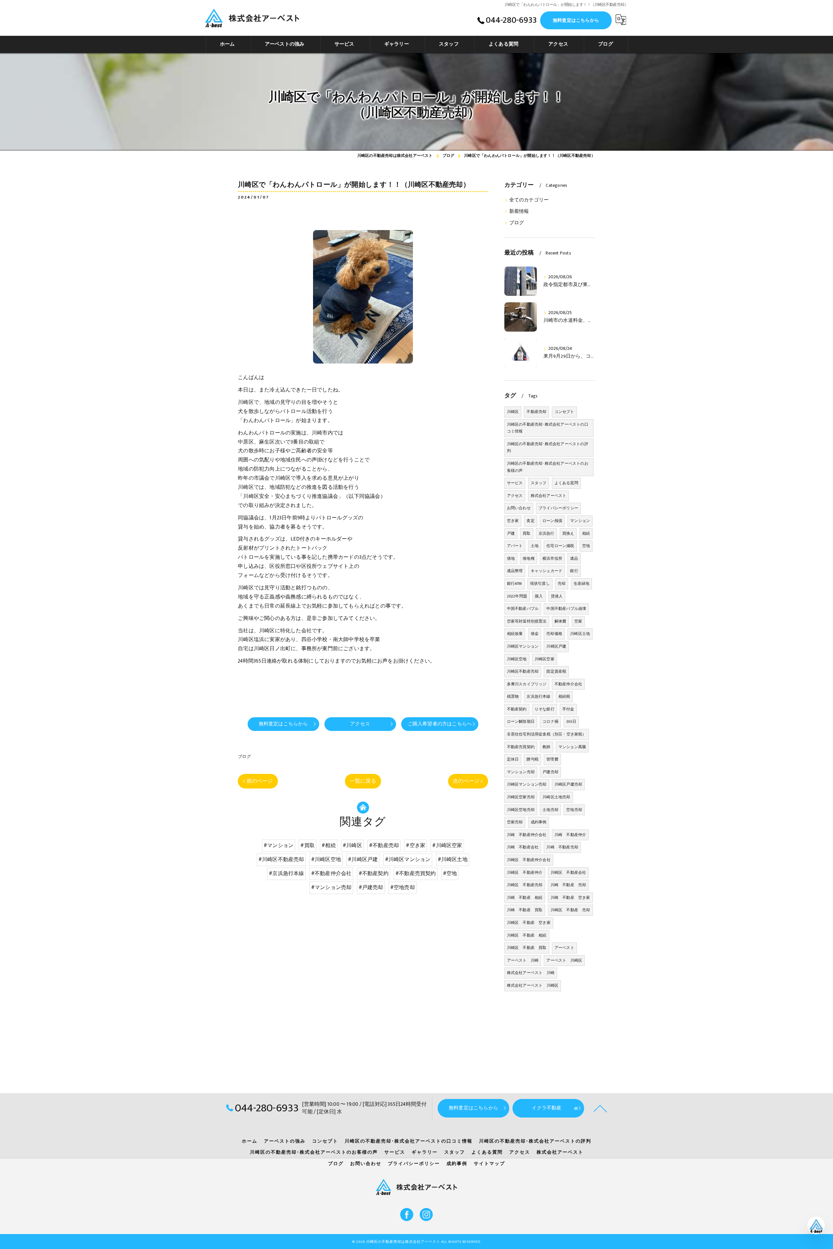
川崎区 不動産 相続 (527, 935)
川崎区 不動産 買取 (527, 947)
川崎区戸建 (556, 646)
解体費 (560, 621)
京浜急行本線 (538, 696)
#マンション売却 (331, 887)
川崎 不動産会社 (523, 847)
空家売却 (515, 822)
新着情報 (519, 211)
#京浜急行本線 (286, 873)
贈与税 (532, 759)
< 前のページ (258, 781)
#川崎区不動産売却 (281, 859)
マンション (580, 520)
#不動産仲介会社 (331, 873)
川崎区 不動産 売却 (570, 910)
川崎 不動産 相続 (525, 897)
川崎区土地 (580, 633)
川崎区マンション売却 (527, 784)
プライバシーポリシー (558, 508)
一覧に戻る (363, 781)
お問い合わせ (519, 508)
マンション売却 (521, 772)
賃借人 (557, 596)
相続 (586, 533)
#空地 (450, 873)
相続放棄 (515, 633)
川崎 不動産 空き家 (570, 897)
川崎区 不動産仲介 (525, 872)
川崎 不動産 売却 (568, 885)
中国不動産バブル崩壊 (566, 608)
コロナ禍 (550, 721)
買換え (568, 533)
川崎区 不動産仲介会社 (529, 860)
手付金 (568, 709)
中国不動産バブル (523, 608)
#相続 (328, 845)
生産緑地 (582, 583)
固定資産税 (556, 671)
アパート (515, 545)
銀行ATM (514, 583)
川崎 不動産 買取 (525, 910)
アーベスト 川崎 (523, 960)
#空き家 (415, 845)
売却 (562, 583)
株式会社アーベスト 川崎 (530, 972)
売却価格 (554, 633)
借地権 (529, 558)
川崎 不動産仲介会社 (527, 834)
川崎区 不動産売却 (525, 885)
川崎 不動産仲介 (570, 834)
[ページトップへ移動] (600, 1108)
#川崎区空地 (326, 859)
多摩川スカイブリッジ (527, 684)
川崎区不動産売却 (523, 671)
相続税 (564, 696)
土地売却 (550, 809)
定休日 (513, 759)
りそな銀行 (544, 709)
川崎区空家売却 (521, 797)
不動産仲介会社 (568, 684)
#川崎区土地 (453, 859)
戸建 (511, 533)
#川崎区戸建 (363, 859)
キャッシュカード (547, 571)
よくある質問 (566, 483)
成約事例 (539, 822)
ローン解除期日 (521, 721)
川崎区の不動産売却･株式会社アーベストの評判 (547, 447)
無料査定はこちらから (576, 20)
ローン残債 (552, 520)
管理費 (552, 759)
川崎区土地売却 (556, 797)
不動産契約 (517, 709)
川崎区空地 (517, 659)
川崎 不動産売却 (562, 847)
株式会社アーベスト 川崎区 (533, 985)
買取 (526, 533)
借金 (535, 633)
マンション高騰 (572, 747)
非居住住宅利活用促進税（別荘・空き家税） (546, 734)
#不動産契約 (374, 873)
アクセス (515, 495)
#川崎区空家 (447, 845)
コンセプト (564, 411)
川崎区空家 (544, 659)
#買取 (307, 845)
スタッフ (539, 483)
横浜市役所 (552, 558)
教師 (546, 747)
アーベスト (564, 947)
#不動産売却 (384, 845)
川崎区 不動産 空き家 (529, 922)
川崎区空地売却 (521, 809)
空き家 (513, 520)
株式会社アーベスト (549, 495)
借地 (511, 558)
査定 (530, 520)
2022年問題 (517, 596)
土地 (535, 545)
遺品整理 (515, 571)
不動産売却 (536, 411)
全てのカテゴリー (529, 200)
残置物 (513, 696)
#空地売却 (402, 887)
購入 (539, 596)
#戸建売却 (371, 887)
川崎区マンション (523, 646)
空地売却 (574, 809)
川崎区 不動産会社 (568, 872)
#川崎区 (352, 845)
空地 (586, 545)
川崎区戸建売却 (568, 784)
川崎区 (513, 411)
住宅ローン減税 (560, 545)
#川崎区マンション (408, 859)
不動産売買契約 (521, 747)
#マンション (279, 845)
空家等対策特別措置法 (527, 621)
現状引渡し (540, 583)
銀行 (574, 571)
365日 (571, 721)
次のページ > (468, 781)
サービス (515, 483)
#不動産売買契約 (415, 873)
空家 (578, 621)
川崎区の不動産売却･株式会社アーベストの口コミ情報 (547, 428)
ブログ (244, 756)
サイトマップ (489, 1163)
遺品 (574, 558)
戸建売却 (550, 772)
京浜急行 (546, 533)
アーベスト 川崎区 (564, 960)
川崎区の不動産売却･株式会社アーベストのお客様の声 (547, 467)
